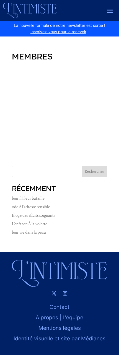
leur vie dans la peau (29, 232)
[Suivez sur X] (54, 293)
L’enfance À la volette (29, 223)
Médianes (93, 338)
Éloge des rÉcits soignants (33, 215)
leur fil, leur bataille (28, 198)
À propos (47, 317)
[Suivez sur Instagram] (65, 293)
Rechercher (94, 171)
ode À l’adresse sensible (31, 206)
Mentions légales (59, 328)
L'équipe (73, 317)
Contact (59, 307)
